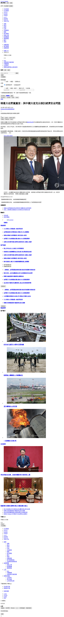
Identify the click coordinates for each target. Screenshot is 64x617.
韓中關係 (6, 33)
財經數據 (6, 36)
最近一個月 (13, 88)
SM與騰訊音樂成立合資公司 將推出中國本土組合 (17, 296)
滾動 (5, 23)
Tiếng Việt (6, 539)
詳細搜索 (3, 76)
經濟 (5, 27)
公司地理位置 (10, 580)
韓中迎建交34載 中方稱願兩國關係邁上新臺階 (16, 261)
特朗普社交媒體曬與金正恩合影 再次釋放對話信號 (18, 251)
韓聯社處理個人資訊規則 (10, 67)
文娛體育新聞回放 (12, 561)
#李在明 (6, 215)
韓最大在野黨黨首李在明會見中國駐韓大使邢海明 (17, 208)
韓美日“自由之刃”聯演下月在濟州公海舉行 (15, 514)
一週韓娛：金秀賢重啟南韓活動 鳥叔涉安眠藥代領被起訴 (19, 269)
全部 (7, 81)
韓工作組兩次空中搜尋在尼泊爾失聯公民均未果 (17, 509)
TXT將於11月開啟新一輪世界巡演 (13, 228)
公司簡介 (6, 65)
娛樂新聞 (6, 48)
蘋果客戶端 (7, 588)
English (5, 532)
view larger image (8, 135)
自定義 (28, 88)
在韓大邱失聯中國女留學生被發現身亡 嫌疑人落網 (18, 241)
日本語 (5, 533)
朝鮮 (5, 32)
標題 (11, 81)
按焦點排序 (17, 85)
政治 (5, 25)
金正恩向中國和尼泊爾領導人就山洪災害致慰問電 (17, 282)
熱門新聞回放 (10, 559)
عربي (5, 535)
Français (6, 537)
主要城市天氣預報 (9, 62)
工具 (5, 569)
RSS (5, 60)
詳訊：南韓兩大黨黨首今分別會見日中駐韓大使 (17, 209)
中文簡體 (3, 525)
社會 (5, 28)
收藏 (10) (6, 50)
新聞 (5, 542)
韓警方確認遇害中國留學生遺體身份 (14, 276)
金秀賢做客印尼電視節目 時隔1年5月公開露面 (16, 232)
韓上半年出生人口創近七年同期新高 (14, 248)
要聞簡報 (6, 38)
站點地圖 (6, 591)
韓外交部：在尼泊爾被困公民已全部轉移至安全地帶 (18, 273)
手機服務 (6, 63)
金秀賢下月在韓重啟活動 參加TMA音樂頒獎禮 (17, 238)
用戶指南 (9, 579)
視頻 (5, 41)
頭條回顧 (6, 44)
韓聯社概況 (7, 576)
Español (6, 536)
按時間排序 (9, 85)
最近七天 (21, 88)
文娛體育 (6, 30)
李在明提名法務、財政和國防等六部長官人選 (15, 475)
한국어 (5, 530)
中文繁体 (6, 528)
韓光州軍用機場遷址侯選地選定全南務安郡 (15, 512)
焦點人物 (6, 35)
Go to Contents (4, 1)
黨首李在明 (30, 122)
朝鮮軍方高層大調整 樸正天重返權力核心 (14, 506)
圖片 (5, 40)
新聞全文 (17, 81)
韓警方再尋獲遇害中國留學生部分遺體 (14, 302)
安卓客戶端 (7, 586)
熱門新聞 (6, 46)
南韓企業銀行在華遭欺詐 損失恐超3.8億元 (15, 235)
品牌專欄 (6, 563)
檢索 (2, 75)
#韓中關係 (6, 217)
